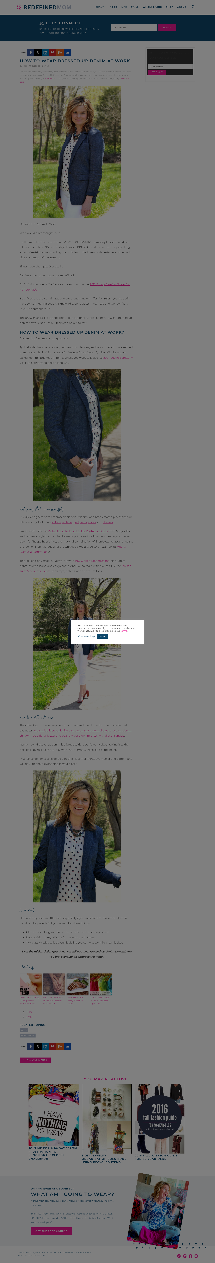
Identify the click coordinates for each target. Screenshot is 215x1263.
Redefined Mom (44, 7)
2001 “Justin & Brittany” (118, 357)
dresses (108, 522)
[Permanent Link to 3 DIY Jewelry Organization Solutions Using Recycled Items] (107, 1152)
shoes (92, 522)
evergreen (28, 1035)
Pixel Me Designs (37, 1256)
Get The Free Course (51, 1231)
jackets (56, 522)
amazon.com (50, 78)
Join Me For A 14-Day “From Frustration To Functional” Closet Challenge (53, 1153)
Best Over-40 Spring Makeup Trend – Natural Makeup (29, 1000)
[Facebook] (30, 52)
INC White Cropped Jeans (92, 561)
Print (29, 1011)
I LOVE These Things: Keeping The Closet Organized (100, 1000)
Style (46, 66)
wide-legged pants (74, 522)
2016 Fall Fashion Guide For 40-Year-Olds (156, 1157)
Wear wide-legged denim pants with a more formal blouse (72, 730)
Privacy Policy (83, 1253)
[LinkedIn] (45, 52)
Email (29, 1016)
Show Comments (35, 1060)
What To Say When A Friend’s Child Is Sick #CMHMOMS (53, 1000)
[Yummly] (60, 52)
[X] (38, 52)
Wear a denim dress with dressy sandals (97, 735)
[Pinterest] (52, 52)
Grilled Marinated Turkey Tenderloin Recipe (75, 1000)
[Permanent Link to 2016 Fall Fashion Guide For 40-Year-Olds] (160, 1152)
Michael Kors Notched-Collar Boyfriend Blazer (78, 531)
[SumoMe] (67, 52)
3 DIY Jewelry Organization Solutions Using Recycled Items (104, 1159)
